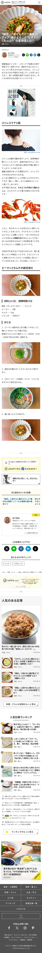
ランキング (10, 903)
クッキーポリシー (14, 940)
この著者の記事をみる (32, 533)
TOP (3, 572)
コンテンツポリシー (16, 937)
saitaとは (21, 908)
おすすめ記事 (32, 935)
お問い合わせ (8, 935)
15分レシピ (19, 563)
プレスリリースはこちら (20, 935)
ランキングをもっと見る (22, 831)
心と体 (10, 897)
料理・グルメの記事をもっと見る (21, 704)
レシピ (7, 563)
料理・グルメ (11, 572)
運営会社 (22, 940)
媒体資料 (29, 940)
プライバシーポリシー (30, 937)
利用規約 (6, 937)
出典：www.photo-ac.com (32, 152)
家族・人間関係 (10, 886)
